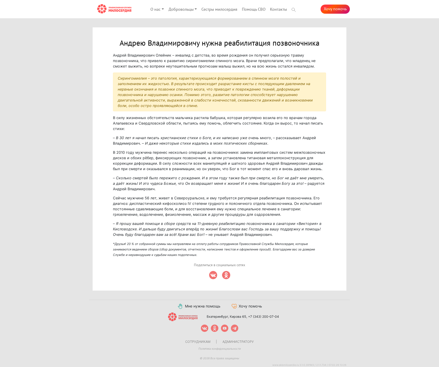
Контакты (278, 9)
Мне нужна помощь (202, 306)
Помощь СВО (253, 9)
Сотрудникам (197, 342)
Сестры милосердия (219, 9)
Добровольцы (181, 9)
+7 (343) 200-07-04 (263, 316)
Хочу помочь (335, 9)
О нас (155, 9)
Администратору (238, 342)
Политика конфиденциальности (219, 348)
